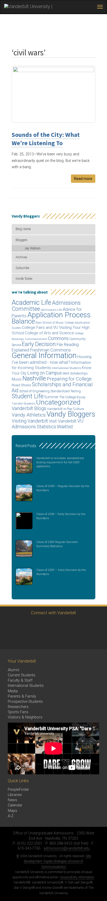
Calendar (15, 805)
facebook (24, 625)
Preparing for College (69, 379)
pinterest (81, 625)
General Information (44, 355)
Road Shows (21, 385)
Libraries (15, 795)
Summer (51, 397)
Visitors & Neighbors (25, 717)
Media (13, 691)
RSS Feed (10, 639)
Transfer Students (23, 403)
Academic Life (31, 302)
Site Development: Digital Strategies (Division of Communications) (57, 861)
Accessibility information (77, 877)
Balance (23, 321)
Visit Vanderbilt (63, 421)
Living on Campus (44, 373)
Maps (12, 811)
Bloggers (22, 240)
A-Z (11, 816)
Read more (83, 179)
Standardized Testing (65, 391)
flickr (67, 625)
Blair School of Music (50, 322)
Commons (58, 338)
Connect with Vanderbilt (53, 612)
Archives (21, 257)
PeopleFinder (18, 789)
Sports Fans (18, 712)
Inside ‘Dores (24, 278)
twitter (10, 625)
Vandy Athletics (29, 415)
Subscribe (22, 268)
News (12, 800)
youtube (52, 625)
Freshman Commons (50, 350)
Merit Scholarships (75, 373)
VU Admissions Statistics (47, 423)
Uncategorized (58, 402)
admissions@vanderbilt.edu (67, 848)
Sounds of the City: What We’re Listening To (46, 139)
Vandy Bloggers (70, 414)
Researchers (18, 707)
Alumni (13, 670)
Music (17, 379)
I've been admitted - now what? (41, 362)
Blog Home (23, 229)
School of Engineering (34, 391)
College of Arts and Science (49, 333)
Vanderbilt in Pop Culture (65, 409)
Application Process (59, 315)
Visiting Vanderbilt (30, 421)
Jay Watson (33, 248)
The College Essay (72, 397)
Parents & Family (22, 696)
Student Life (28, 396)
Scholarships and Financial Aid (52, 387)
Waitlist (65, 427)
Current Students (21, 675)
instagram (38, 625)
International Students (66, 368)
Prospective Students (25, 701)
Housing (84, 356)
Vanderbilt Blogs (29, 408)
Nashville (34, 378)
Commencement (36, 339)
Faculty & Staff (20, 680)
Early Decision (39, 344)
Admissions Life (51, 310)
